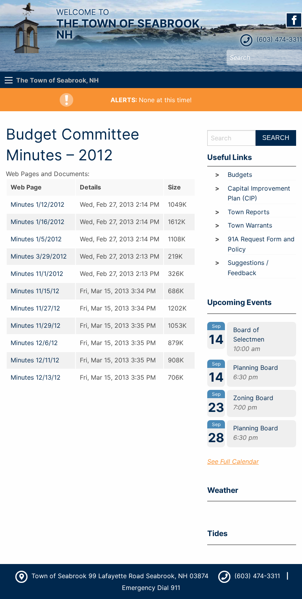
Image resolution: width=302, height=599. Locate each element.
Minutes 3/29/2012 (39, 256)
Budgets (240, 174)
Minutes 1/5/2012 (36, 239)
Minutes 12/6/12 (34, 343)
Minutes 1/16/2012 (37, 222)
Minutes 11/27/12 (35, 308)
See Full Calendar (233, 461)
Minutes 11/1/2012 (37, 273)
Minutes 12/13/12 (36, 377)
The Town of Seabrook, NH (57, 80)
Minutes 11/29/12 (36, 325)
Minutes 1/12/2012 (37, 204)
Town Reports (248, 212)
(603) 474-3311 (278, 39)
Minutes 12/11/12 (35, 360)
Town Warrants (250, 225)
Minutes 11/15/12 (35, 291)
